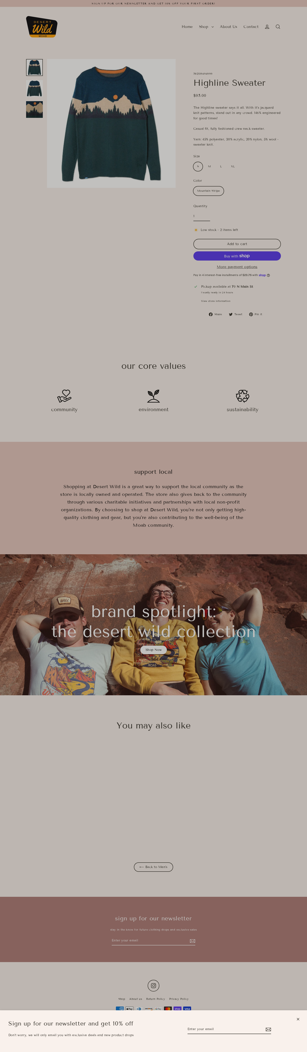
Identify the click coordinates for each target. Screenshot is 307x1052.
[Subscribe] (267, 1029)
